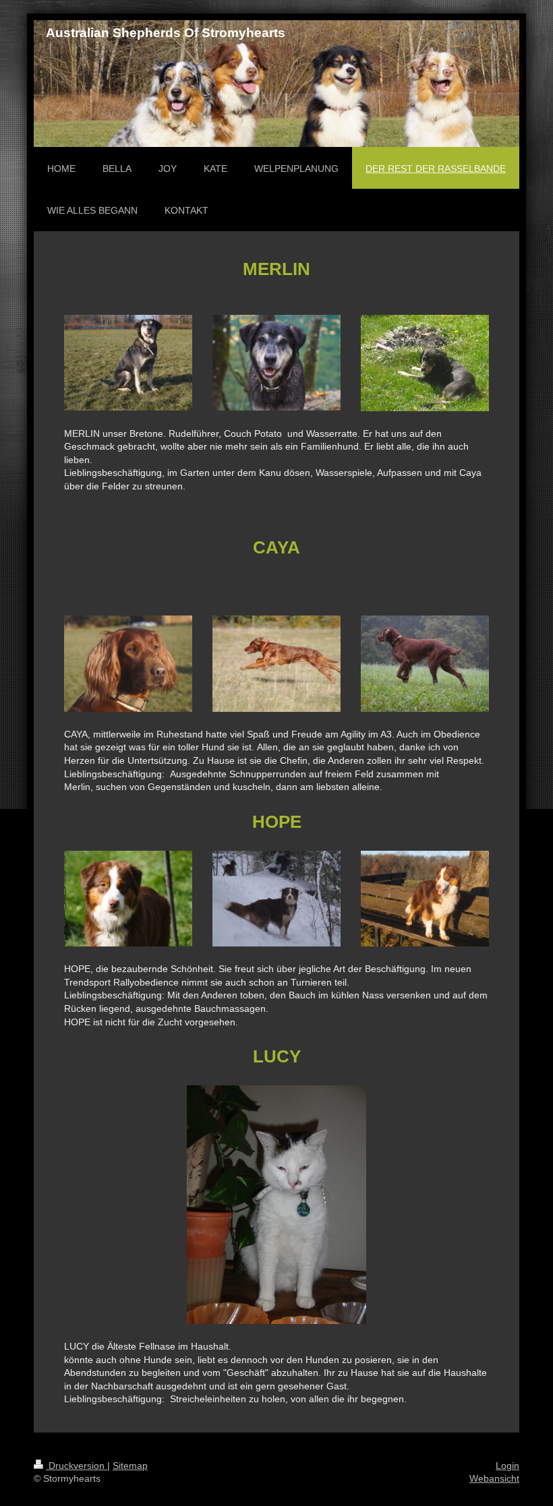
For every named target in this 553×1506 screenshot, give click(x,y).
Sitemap (130, 1465)
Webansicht (494, 1478)
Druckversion (76, 1465)
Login (507, 1465)
